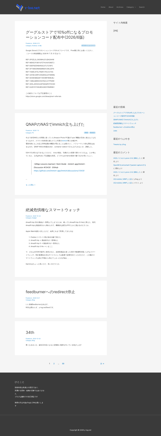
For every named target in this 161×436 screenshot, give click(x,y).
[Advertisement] (129, 68)
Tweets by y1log (119, 144)
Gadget (34, 218)
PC (33, 133)
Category (130, 7)
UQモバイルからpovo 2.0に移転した (127, 158)
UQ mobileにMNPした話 (122, 179)
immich (93, 132)
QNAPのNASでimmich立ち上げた (55, 124)
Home (103, 7)
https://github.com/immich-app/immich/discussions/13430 (59, 171)
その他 (39, 45)
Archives (120, 7)
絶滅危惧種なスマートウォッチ (53, 209)
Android (34, 45)
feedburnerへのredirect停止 (50, 291)
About (111, 7)
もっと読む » (30, 185)
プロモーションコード (89, 45)
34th (30, 332)
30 (63, 364)
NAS (87, 132)
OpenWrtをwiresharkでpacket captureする (129, 165)
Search (142, 7)
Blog (33, 300)
